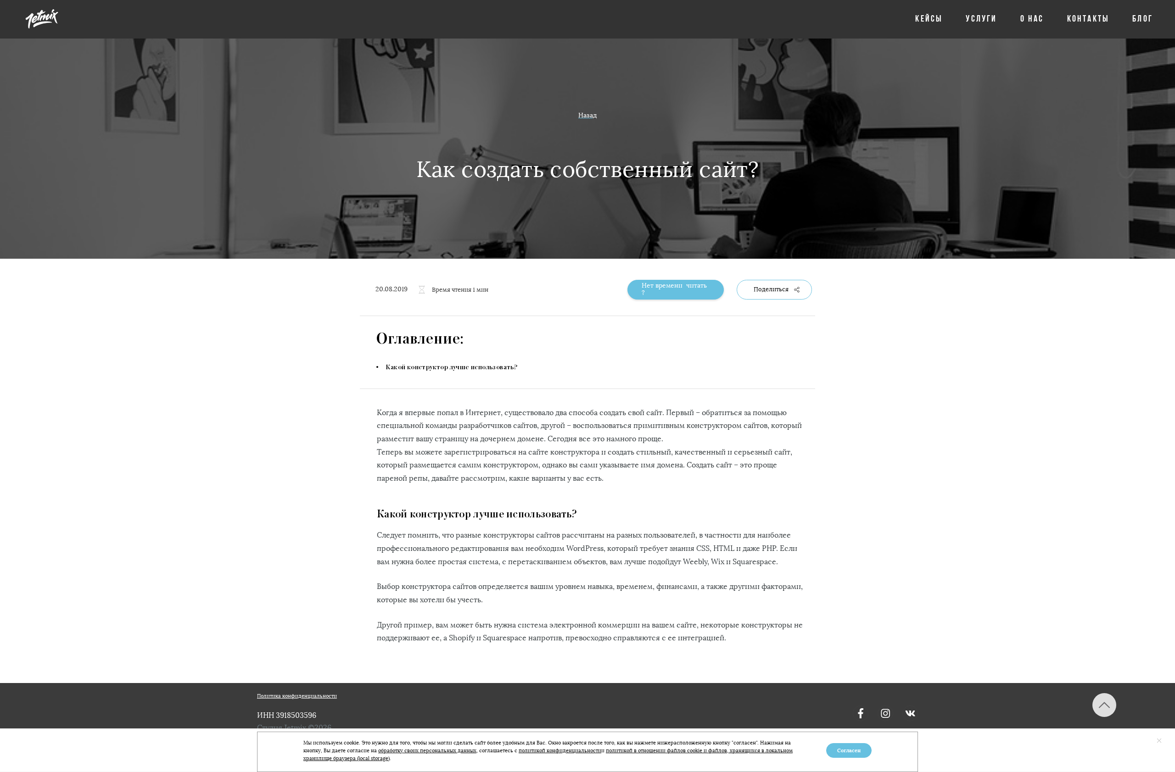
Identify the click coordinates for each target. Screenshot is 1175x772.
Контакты (1088, 19)
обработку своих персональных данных (427, 751)
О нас (1032, 19)
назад (587, 115)
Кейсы (929, 19)
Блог (1142, 19)
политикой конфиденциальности (560, 751)
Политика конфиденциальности (297, 696)
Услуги (981, 19)
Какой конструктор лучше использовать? (451, 367)
